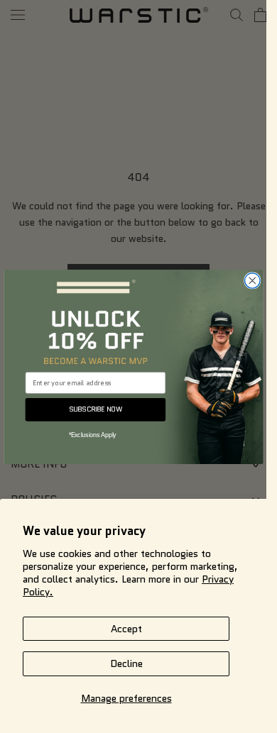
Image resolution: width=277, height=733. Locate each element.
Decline (126, 663)
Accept (126, 629)
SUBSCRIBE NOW (95, 409)
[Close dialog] (251, 279)
